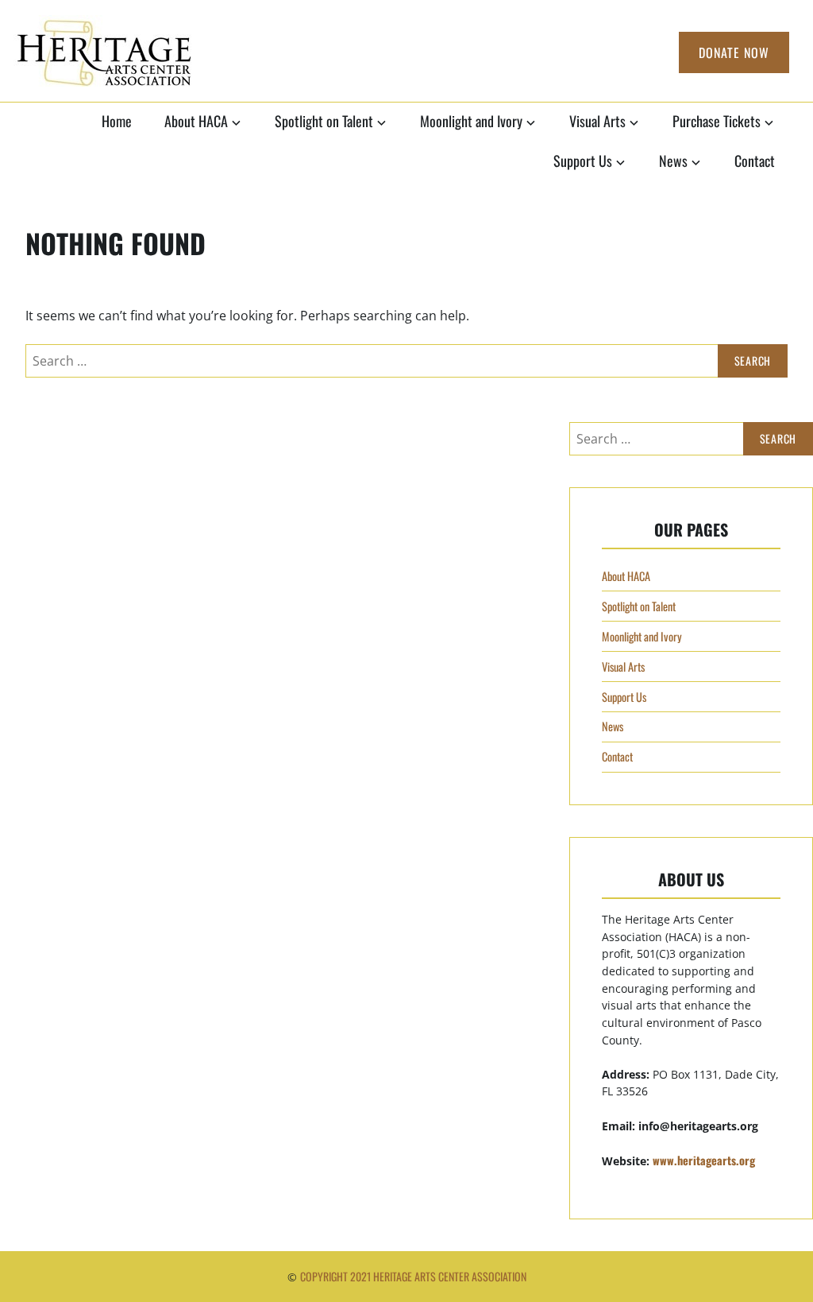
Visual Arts (597, 120)
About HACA (196, 120)
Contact (754, 160)
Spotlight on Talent (324, 120)
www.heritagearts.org (704, 1160)
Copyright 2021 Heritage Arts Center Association (413, 1276)
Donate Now (734, 52)
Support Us (582, 160)
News (673, 160)
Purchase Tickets (716, 120)
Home (117, 120)
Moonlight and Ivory (471, 120)
